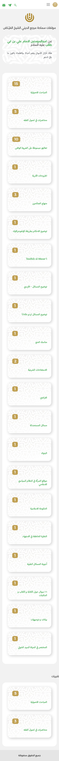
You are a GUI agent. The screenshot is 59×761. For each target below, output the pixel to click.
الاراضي (43, 398)
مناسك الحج (41, 342)
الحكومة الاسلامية (38, 509)
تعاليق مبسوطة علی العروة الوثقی (31, 148)
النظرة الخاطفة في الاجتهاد (34, 536)
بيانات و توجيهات (39, 620)
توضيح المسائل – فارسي (35, 287)
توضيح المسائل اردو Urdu (34, 314)
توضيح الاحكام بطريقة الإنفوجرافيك (30, 231)
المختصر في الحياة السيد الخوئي (32, 647)
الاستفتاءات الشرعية (37, 370)
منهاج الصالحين (39, 203)
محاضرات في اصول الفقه (35, 120)
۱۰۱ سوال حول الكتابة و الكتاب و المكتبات (32, 594)
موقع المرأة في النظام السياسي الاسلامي (32, 483)
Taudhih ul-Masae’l (36, 259)
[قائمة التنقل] (48, 4)
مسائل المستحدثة (38, 425)
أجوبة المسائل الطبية (37, 564)
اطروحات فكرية (39, 176)
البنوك (44, 453)
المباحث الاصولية (39, 92)
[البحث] (16, 5)
